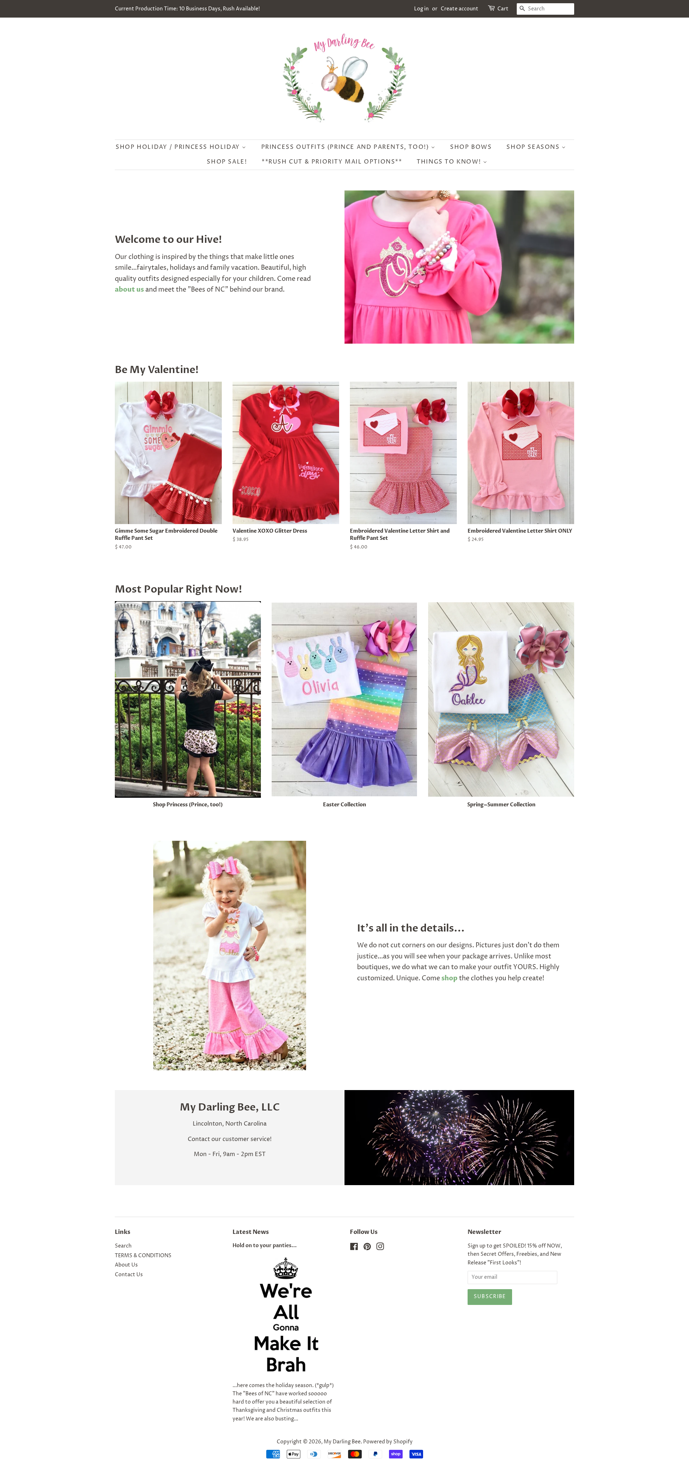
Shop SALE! (227, 162)
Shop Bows (471, 147)
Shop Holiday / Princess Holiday (179, 147)
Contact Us (129, 1275)
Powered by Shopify (388, 1442)
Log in (421, 8)
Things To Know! (450, 162)
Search (123, 1246)
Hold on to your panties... (265, 1246)
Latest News (251, 1232)
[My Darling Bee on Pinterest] (367, 1248)
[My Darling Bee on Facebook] (354, 1248)
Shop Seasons (534, 147)
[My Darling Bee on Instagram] (380, 1248)
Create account (459, 8)
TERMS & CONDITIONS (143, 1256)
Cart (502, 8)
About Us (126, 1265)
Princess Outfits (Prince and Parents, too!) (346, 147)
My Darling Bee (342, 1442)
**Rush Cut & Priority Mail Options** (332, 162)
